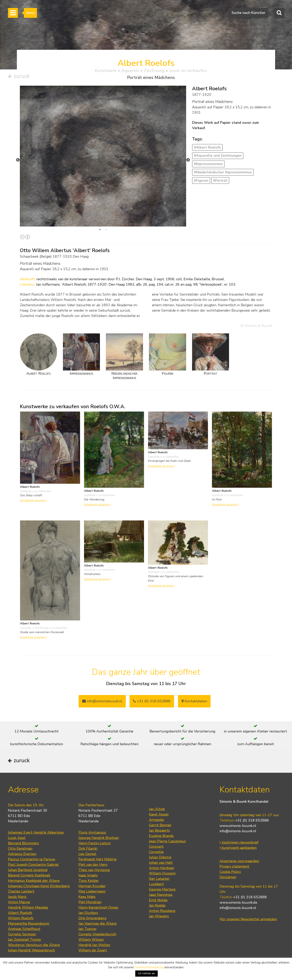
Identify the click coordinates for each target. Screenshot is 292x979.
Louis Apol (16, 837)
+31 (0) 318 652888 (153, 701)
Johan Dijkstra (160, 857)
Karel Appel (159, 814)
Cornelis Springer (22, 934)
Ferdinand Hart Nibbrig (97, 859)
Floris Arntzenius (92, 832)
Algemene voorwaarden (239, 861)
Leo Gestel (87, 853)
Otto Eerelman (20, 848)
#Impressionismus (208, 163)
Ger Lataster (159, 878)
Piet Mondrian (90, 902)
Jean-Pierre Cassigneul (167, 841)
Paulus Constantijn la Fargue (31, 859)
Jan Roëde (157, 905)
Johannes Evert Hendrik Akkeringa (36, 832)
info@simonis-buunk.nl (237, 831)
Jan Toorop (87, 928)
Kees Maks (87, 896)
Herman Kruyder (92, 886)
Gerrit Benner (160, 825)
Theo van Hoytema (94, 870)
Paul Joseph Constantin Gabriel (33, 864)
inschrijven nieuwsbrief (239, 842)
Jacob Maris (17, 896)
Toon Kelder (88, 880)
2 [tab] (106, 229)
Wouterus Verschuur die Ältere (34, 945)
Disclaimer (227, 877)
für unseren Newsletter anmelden (249, 919)
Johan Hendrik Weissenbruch (31, 950)
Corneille (156, 851)
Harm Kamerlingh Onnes (98, 907)
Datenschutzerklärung (149, 967)
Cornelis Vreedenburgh (97, 934)
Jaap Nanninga (160, 894)
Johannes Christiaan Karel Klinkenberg (39, 886)
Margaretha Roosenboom (28, 923)
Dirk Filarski (87, 848)
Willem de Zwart (92, 950)
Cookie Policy (230, 871)
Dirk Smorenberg (92, 918)
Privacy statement (234, 866)
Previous (18, 160)
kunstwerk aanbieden (239, 847)
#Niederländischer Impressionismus (223, 172)
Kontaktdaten (195, 701)
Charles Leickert (21, 891)
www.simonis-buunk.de (238, 902)
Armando (156, 819)
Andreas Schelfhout (24, 928)
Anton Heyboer (161, 868)
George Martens (162, 889)
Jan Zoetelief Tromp (24, 939)
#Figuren (201, 180)
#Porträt (220, 180)
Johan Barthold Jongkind (27, 870)
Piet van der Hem (92, 864)
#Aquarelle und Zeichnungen (218, 155)
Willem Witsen (91, 939)
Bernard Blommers (23, 843)
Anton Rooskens (162, 910)
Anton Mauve (19, 902)
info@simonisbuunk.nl (104, 701)
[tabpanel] (103, 182)
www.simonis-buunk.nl (237, 825)
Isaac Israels (88, 875)
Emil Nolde (158, 900)
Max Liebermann (91, 891)
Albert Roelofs (20, 912)
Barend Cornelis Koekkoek (29, 875)
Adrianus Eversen (22, 853)
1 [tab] (100, 229)
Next (188, 160)
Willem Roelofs (21, 918)
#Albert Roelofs (207, 147)
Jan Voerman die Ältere (97, 923)
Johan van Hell (161, 862)
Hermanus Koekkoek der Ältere (34, 880)
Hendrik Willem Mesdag (28, 907)
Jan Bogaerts (159, 830)
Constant (156, 846)
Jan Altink (157, 809)
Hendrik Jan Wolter (94, 945)
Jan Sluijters (88, 912)
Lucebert (156, 884)
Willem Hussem (162, 873)
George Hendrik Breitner (98, 837)
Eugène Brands (161, 835)
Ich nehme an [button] (146, 973)
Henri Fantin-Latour (94, 843)
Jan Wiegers (159, 916)
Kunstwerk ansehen (33, 500)
